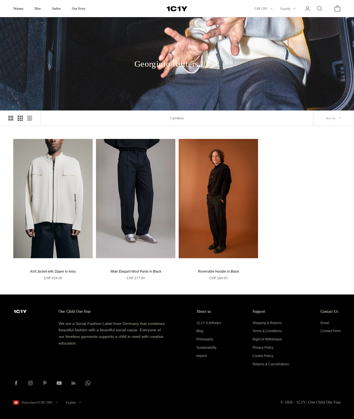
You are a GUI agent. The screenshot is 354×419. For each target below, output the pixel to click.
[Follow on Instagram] (30, 383)
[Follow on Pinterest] (45, 383)
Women (18, 9)
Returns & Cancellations (271, 364)
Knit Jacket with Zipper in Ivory (53, 271)
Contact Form (331, 331)
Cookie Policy (263, 356)
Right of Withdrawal (267, 339)
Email (325, 323)
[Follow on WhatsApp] (88, 383)
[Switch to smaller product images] (20, 118)
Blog (199, 331)
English (285, 8)
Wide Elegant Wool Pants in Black (135, 271)
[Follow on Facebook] (16, 383)
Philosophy (204, 339)
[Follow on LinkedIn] (73, 383)
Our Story (78, 9)
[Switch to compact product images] (29, 118)
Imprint (201, 356)
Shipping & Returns (267, 323)
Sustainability (206, 348)
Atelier (56, 9)
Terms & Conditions (267, 331)
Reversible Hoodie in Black (218, 271)
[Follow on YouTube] (59, 383)
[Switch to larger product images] (10, 118)
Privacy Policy (263, 348)
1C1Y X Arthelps (208, 323)
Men (38, 9)
